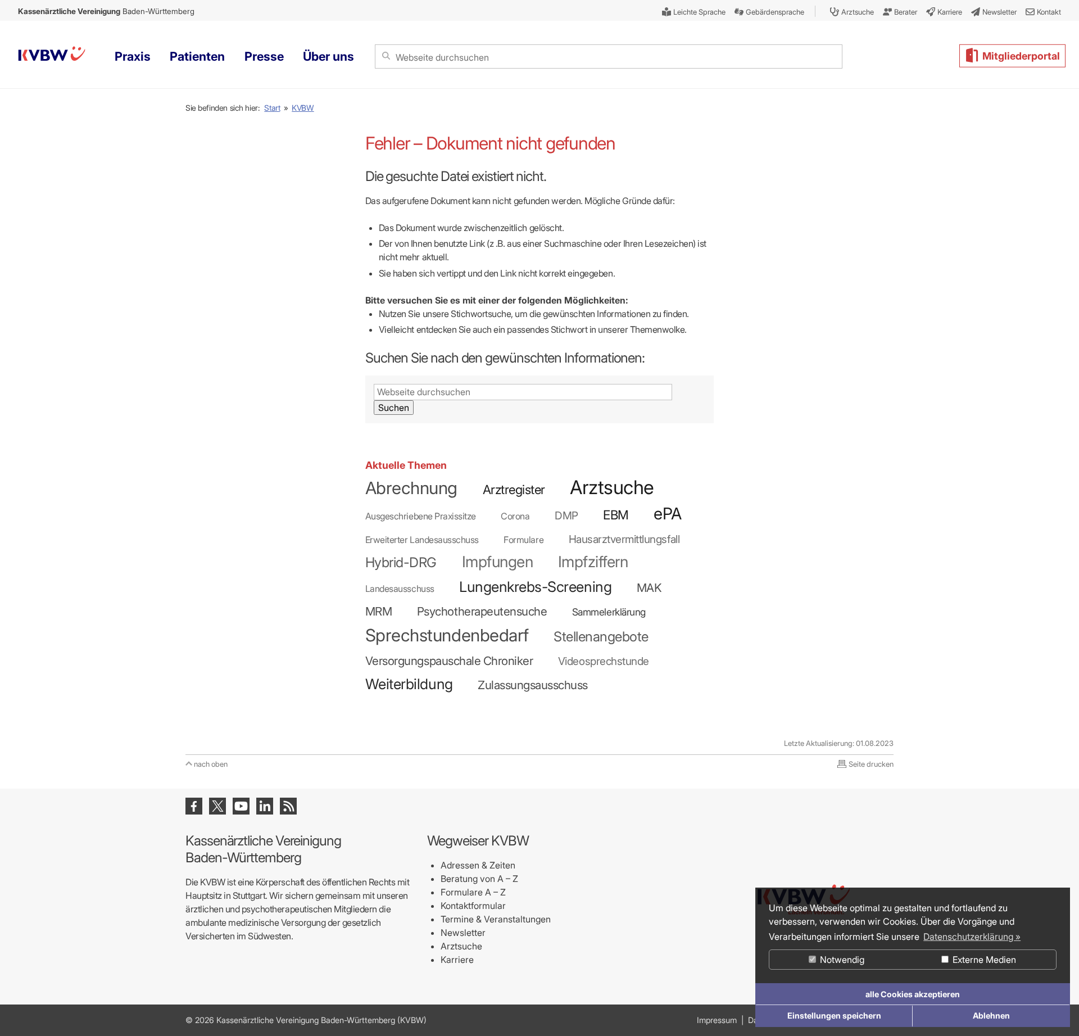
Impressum (717, 1020)
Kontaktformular (473, 905)
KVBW (303, 107)
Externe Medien (983, 959)
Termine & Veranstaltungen (496, 919)
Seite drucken (871, 763)
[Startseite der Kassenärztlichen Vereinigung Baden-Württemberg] (51, 55)
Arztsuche (461, 946)
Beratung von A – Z (479, 878)
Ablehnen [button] (991, 1015)
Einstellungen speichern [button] (834, 1015)
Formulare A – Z (473, 892)
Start (272, 107)
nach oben (211, 763)
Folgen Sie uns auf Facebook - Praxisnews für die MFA (193, 806)
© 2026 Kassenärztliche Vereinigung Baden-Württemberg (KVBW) (306, 1020)
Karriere (457, 959)
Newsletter (463, 932)
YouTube (241, 806)
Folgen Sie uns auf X (217, 806)
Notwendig (841, 959)
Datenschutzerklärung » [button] (972, 936)
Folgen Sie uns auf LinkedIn (264, 806)
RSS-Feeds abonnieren (288, 806)
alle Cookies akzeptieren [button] (912, 994)
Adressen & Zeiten (478, 865)
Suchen (393, 407)
